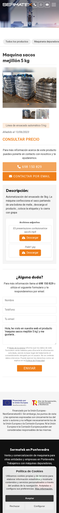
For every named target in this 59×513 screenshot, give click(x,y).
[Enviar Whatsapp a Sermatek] (41, 4)
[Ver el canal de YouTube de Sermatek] (47, 4)
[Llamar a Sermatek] (35, 4)
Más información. (44, 488)
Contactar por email (31, 176)
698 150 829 (32, 167)
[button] (28, 104)
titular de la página (17, 348)
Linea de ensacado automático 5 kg (26, 125)
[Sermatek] (17, 4)
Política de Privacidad (35, 361)
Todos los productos (17, 41)
